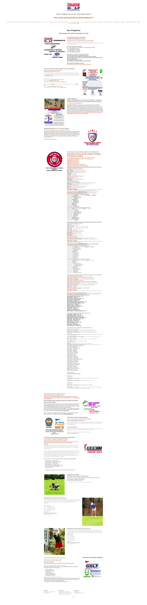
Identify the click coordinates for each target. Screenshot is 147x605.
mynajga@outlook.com (49, 75)
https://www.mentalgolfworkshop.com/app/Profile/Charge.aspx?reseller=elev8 (59, 563)
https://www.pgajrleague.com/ (73, 433)
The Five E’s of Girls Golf (63, 410)
